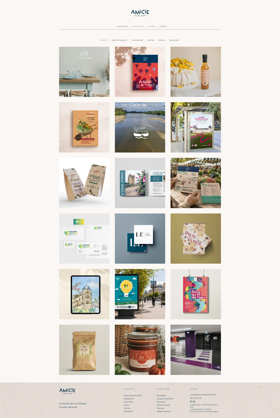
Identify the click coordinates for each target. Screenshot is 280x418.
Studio (152, 26)
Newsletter (128, 411)
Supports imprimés (165, 399)
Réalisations (138, 26)
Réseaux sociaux (164, 411)
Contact (163, 26)
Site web (160, 408)
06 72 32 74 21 (195, 398)
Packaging (161, 395)
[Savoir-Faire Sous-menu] (113, 26)
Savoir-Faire (122, 26)
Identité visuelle (163, 405)
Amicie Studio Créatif (133, 395)
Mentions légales (212, 411)
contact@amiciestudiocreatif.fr (203, 395)
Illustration (161, 402)
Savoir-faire (128, 402)
